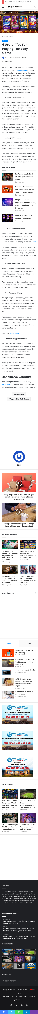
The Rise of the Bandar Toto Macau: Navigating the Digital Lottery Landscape (10, 555)
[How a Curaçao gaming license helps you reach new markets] (7, 952)
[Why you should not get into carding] (8, 653)
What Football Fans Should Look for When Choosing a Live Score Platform (27, 804)
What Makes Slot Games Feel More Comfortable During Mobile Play (9, 579)
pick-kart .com (19, 1000)
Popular (10, 644)
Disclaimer (31, 996)
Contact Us (14, 996)
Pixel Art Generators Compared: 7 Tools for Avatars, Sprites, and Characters (9, 804)
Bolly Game (19, 394)
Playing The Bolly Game (19, 399)
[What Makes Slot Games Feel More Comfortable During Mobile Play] (10, 569)
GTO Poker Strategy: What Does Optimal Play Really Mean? (10, 827)
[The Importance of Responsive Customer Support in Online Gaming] (28, 544)
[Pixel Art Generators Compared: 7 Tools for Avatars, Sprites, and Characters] (10, 794)
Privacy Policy (23, 996)
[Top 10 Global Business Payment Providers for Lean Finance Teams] (30, 959)
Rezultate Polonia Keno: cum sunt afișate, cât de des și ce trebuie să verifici (25, 189)
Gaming (11, 36)
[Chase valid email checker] (8, 673)
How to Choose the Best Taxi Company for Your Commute (24, 662)
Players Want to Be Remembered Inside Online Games (27, 827)
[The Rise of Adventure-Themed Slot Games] (7, 218)
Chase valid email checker (25, 670)
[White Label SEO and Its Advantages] (8, 695)
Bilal (6, 58)
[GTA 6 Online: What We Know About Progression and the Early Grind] (28, 569)
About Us (6, 996)
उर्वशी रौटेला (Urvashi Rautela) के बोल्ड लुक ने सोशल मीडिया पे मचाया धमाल (24, 682)
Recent (28, 644)
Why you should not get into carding (24, 651)
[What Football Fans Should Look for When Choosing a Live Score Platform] (28, 794)
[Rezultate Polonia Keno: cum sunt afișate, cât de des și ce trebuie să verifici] (7, 189)
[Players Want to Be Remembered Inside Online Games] (28, 818)
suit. (34, 242)
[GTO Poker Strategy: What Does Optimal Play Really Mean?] (10, 818)
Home (5, 36)
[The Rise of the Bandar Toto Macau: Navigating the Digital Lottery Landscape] (10, 544)
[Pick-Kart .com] (13, 6)
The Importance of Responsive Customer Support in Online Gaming (28, 554)
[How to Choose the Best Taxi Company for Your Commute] (8, 663)
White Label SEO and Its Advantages (24, 693)
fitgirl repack (14, 333)
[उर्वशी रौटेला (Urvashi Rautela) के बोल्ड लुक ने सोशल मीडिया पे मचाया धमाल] (8, 682)
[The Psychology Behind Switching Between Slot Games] (7, 177)
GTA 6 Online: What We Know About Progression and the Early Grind (28, 579)
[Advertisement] (19, 426)
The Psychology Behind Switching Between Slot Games (24, 177)
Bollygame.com (21, 70)
